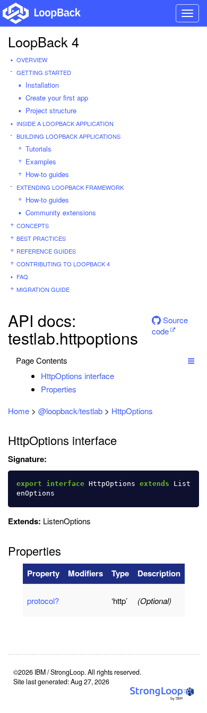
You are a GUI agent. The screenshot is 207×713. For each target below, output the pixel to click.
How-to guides (47, 174)
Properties (58, 389)
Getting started (43, 72)
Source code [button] (170, 323)
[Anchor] (120, 376)
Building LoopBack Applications (68, 136)
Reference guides (46, 251)
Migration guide (43, 289)
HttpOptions (132, 410)
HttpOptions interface (77, 375)
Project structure (50, 110)
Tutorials (38, 149)
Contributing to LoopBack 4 (63, 263)
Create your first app (56, 98)
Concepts (32, 225)
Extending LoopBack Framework (70, 187)
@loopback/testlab (70, 410)
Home (18, 410)
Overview (31, 59)
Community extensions (60, 212)
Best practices (41, 238)
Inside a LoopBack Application (65, 123)
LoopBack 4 (43, 41)
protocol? (43, 600)
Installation (42, 85)
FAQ (22, 276)
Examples (40, 161)
